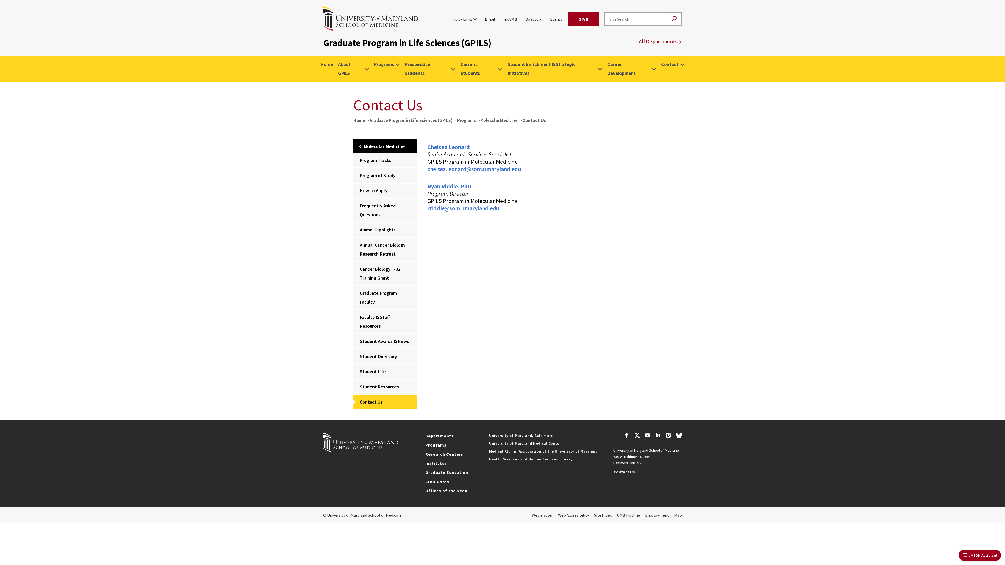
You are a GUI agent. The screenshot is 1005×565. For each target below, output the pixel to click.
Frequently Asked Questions (378, 210)
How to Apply (373, 191)
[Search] (674, 19)
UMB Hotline (628, 515)
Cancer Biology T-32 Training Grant (380, 273)
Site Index (603, 515)
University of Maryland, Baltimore (521, 435)
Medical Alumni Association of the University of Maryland (543, 451)
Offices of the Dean (446, 490)
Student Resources (379, 387)
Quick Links (462, 19)
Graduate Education (446, 472)
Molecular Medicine (499, 120)
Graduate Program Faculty (378, 297)
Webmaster (542, 515)
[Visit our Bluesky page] (679, 436)
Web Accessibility (573, 515)
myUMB (510, 19)
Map (678, 515)
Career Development (621, 68)
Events (556, 19)
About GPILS (344, 68)
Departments (439, 435)
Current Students (470, 68)
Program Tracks (375, 160)
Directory (534, 19)
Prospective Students (417, 68)
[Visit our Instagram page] (668, 436)
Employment (657, 515)
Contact (669, 64)
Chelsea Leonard (448, 147)
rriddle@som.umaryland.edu (463, 208)
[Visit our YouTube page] (647, 436)
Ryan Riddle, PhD (449, 186)
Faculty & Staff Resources (375, 321)
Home (327, 64)
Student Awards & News (384, 341)
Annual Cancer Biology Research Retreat (382, 249)
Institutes (436, 463)
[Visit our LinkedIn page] (658, 436)
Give (583, 19)
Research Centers (444, 454)
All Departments (658, 41)
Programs (384, 64)
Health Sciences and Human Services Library (531, 459)
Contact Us (371, 402)
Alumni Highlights (378, 230)
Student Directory (378, 356)
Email (490, 19)
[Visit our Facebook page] (626, 436)
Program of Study (377, 175)
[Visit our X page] (637, 436)
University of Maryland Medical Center (525, 443)
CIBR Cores (437, 481)
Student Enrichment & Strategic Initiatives (542, 68)
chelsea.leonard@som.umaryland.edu (474, 169)
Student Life (373, 372)
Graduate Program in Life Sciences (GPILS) (411, 120)
